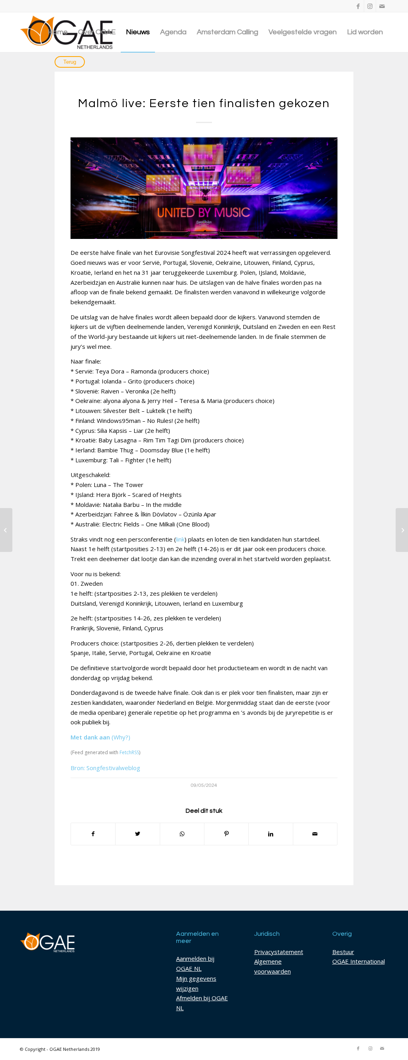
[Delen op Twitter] (137, 834)
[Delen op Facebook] (93, 834)
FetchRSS (129, 752)
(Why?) (121, 737)
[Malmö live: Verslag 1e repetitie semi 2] (6, 530)
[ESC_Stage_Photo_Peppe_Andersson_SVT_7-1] (204, 188)
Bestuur (343, 952)
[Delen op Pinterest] (226, 834)
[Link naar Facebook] (358, 6)
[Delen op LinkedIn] (270, 834)
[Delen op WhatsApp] (182, 834)
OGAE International (358, 961)
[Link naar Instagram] (370, 6)
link (180, 539)
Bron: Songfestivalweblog (105, 768)
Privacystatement (278, 952)
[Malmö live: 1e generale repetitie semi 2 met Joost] (402, 530)
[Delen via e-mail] (315, 834)
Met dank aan (90, 737)
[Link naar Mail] (382, 6)
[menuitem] (58, 32)
